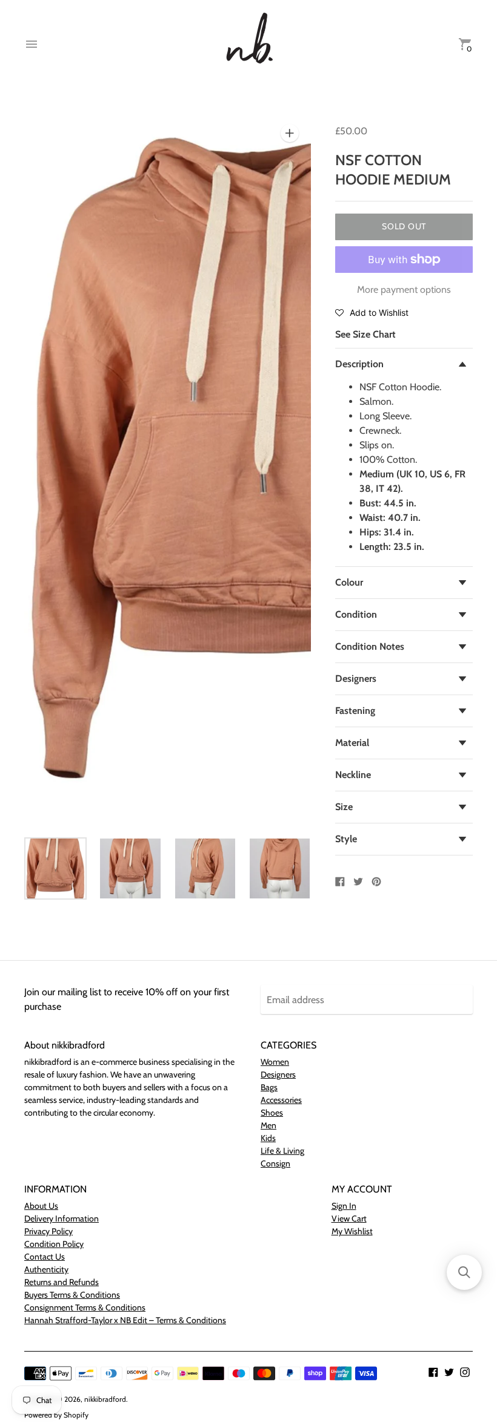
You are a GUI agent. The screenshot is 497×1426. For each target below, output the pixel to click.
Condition (356, 614)
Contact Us (44, 1256)
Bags (269, 1087)
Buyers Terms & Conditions (72, 1294)
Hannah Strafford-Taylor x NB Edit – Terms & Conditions (125, 1320)
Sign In (344, 1205)
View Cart (349, 1218)
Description (359, 364)
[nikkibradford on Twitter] (449, 1371)
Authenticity (46, 1269)
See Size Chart (365, 334)
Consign (275, 1163)
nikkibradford (105, 1399)
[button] (372, 312)
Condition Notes (369, 646)
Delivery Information (61, 1218)
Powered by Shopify (56, 1414)
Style (346, 839)
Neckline (353, 774)
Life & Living (282, 1150)
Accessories (281, 1099)
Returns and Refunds (61, 1282)
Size (344, 807)
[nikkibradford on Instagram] (465, 1371)
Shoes (272, 1112)
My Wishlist (352, 1231)
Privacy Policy (48, 1231)
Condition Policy (54, 1243)
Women (275, 1061)
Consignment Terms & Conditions (84, 1307)
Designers (355, 678)
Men (268, 1125)
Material (352, 742)
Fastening (355, 710)
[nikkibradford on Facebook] (433, 1371)
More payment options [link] (404, 289)
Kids (268, 1138)
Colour (349, 582)
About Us (41, 1205)
